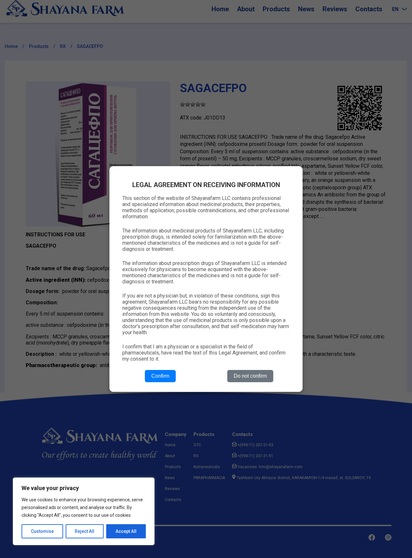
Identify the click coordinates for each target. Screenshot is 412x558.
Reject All (84, 531)
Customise (42, 531)
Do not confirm (250, 376)
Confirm (160, 376)
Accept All (126, 531)
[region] (83, 511)
